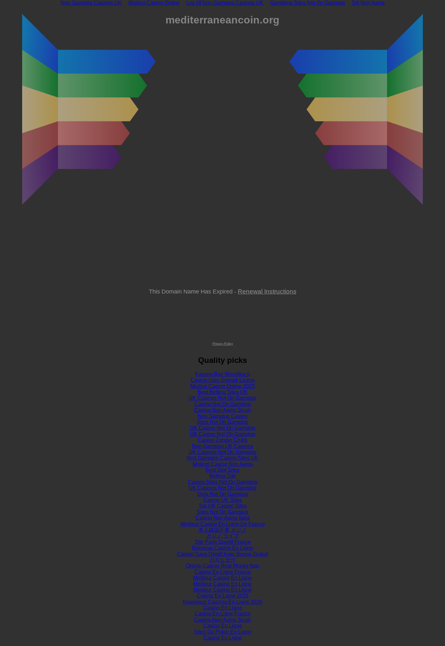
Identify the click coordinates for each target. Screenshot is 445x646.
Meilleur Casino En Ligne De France (222, 524)
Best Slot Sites (222, 470)
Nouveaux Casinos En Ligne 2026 (222, 602)
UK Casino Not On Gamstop (222, 428)
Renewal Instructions (267, 291)
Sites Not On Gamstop (222, 512)
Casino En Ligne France (222, 572)
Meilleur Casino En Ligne (222, 578)
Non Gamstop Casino (223, 416)
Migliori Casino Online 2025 (222, 386)
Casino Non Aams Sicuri (222, 410)
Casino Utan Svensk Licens (223, 380)
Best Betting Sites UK (223, 392)
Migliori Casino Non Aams (223, 464)
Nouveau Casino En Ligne (222, 548)
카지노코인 (222, 560)
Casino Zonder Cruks (222, 440)
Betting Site (222, 476)
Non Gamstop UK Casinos (222, 446)
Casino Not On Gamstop (222, 404)
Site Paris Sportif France (222, 542)
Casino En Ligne (222, 607)
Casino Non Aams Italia (222, 518)
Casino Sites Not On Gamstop (222, 482)
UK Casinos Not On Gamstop (222, 398)
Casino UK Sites (222, 500)
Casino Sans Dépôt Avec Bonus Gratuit (222, 554)
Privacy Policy (222, 343)
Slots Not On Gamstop (222, 422)
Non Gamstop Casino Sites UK (222, 458)
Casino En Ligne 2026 (223, 595)
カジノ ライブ (222, 535)
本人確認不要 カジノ (222, 530)
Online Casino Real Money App (222, 565)
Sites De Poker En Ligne (222, 632)
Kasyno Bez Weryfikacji (222, 374)
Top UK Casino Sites (222, 506)
